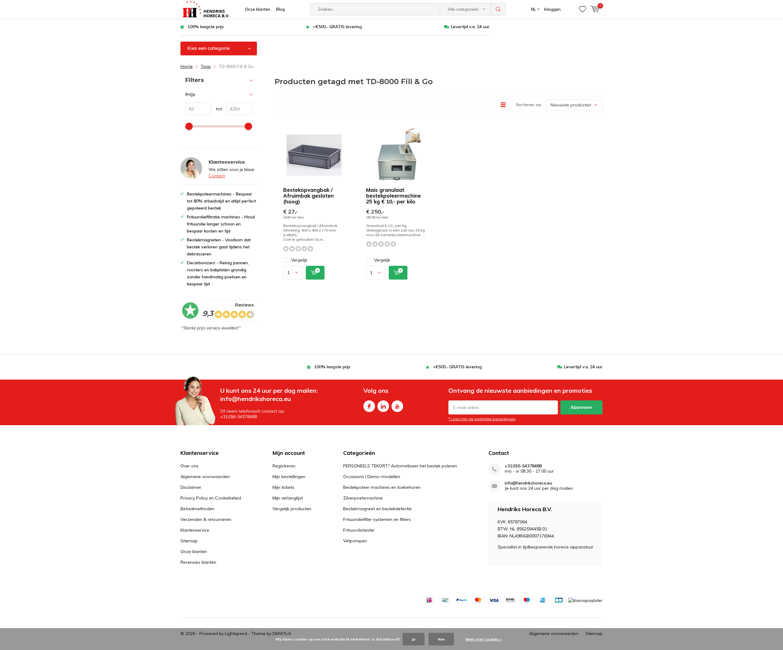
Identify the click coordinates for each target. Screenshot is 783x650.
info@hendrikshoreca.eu (528, 483)
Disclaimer (190, 487)
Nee (441, 639)
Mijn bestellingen (289, 476)
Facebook (369, 406)
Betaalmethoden (197, 508)
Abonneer (581, 407)
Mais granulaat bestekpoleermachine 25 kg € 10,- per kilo (393, 196)
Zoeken (498, 9)
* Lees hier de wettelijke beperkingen (482, 419)
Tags (206, 66)
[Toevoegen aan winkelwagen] (315, 273)
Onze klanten (257, 9)
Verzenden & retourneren (205, 519)
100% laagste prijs (205, 26)
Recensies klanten (198, 562)
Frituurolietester (359, 530)
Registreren (284, 466)
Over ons (189, 466)
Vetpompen (355, 541)
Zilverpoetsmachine (363, 498)
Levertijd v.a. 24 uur (470, 26)
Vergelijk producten (292, 508)
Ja (413, 639)
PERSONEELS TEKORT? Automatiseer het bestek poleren (400, 466)
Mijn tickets (283, 487)
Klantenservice (194, 530)
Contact (217, 176)
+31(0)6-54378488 (523, 466)
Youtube (397, 406)
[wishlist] (582, 9)
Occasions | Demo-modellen (371, 476)
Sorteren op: (529, 104)
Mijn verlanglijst (288, 498)
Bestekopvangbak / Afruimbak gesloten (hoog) (308, 196)
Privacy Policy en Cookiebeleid (210, 498)
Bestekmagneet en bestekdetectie (377, 508)
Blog (280, 9)
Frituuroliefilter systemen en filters (377, 519)
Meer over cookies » (484, 639)
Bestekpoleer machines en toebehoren (382, 487)
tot (216, 109)
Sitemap (189, 541)
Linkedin (383, 406)
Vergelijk (299, 260)
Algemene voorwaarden (205, 476)
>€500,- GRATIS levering (337, 26)
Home (186, 66)
